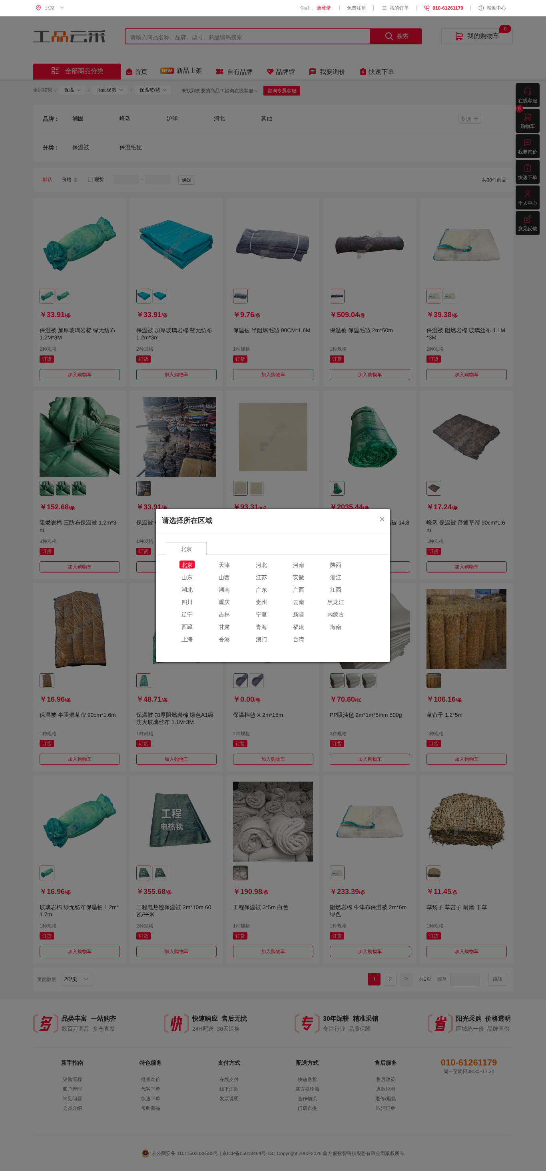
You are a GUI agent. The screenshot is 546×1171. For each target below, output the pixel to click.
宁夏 (261, 614)
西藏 (187, 626)
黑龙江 (335, 602)
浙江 (335, 577)
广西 (298, 589)
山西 (224, 577)
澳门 (261, 639)
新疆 (298, 614)
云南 (298, 602)
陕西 (335, 565)
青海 (261, 626)
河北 (261, 565)
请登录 (324, 8)
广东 (261, 589)
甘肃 (224, 626)
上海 (187, 639)
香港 (224, 639)
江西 (335, 589)
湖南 (224, 589)
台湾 (298, 639)
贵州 (261, 602)
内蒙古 (335, 614)
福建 (298, 626)
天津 (224, 565)
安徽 (298, 577)
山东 (187, 577)
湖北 (187, 589)
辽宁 (187, 614)
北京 (187, 565)
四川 (187, 602)
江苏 (261, 577)
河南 (298, 565)
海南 (335, 626)
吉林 (224, 614)
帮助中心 (496, 8)
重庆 (224, 602)
